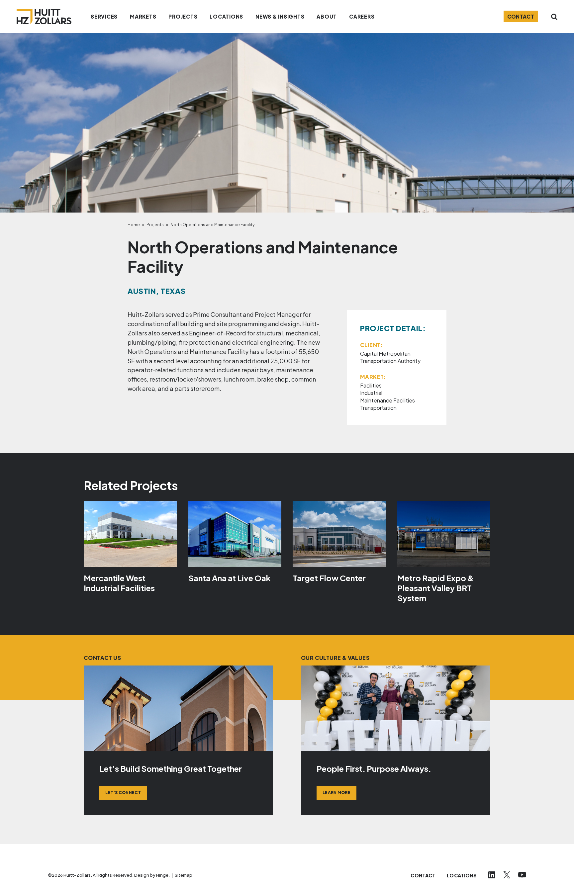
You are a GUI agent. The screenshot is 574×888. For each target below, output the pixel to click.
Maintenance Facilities (387, 400)
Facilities (371, 385)
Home (134, 224)
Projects (155, 224)
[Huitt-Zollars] (44, 16)
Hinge (162, 875)
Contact (520, 16)
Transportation (378, 407)
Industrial (371, 392)
